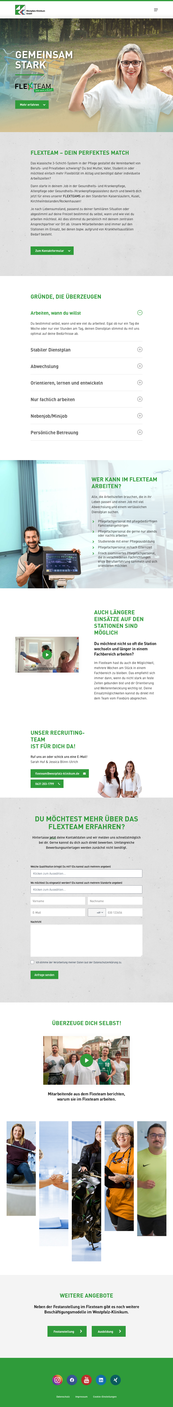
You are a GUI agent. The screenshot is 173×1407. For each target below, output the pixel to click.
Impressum (81, 1396)
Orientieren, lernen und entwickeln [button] (67, 382)
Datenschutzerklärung (105, 962)
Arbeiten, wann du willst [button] (56, 312)
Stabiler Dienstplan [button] (50, 349)
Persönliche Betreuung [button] (54, 432)
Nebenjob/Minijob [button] (49, 415)
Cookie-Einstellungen (105, 1396)
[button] (156, 9)
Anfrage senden (44, 975)
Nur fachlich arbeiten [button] (53, 399)
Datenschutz (63, 1396)
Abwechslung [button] (44, 366)
